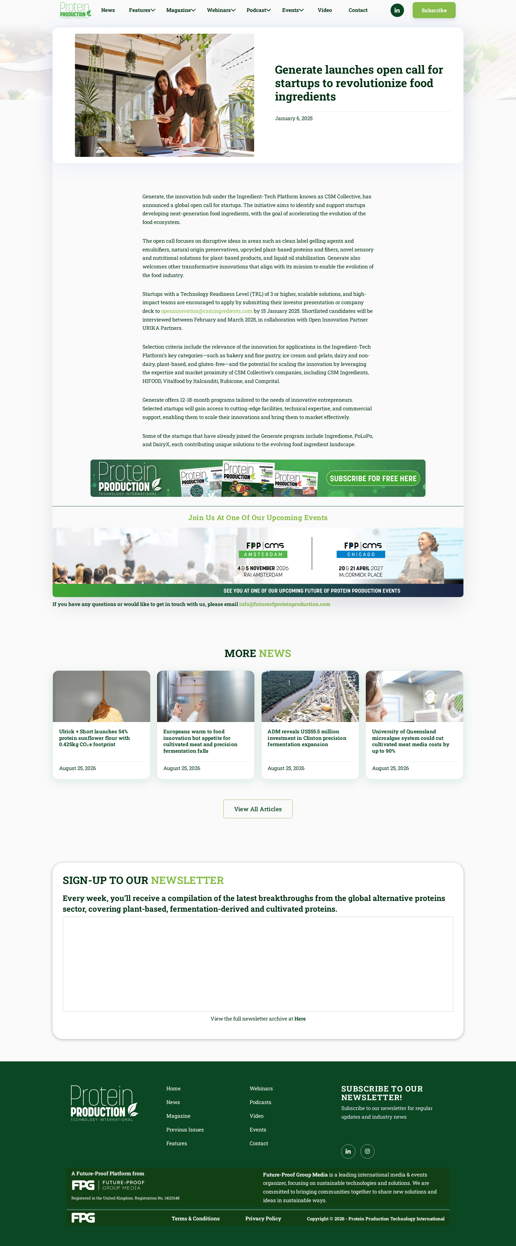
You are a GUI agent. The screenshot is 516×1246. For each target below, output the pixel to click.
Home (173, 1088)
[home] (76, 10)
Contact (358, 10)
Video (325, 10)
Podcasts (260, 1102)
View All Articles (258, 809)
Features (176, 1143)
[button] (142, 10)
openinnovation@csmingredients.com (207, 310)
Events (258, 1129)
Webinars (261, 1088)
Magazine (178, 1115)
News (108, 10)
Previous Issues (185, 1129)
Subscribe (434, 10)
